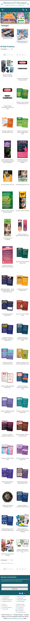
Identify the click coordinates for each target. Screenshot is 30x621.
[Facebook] (20, 589)
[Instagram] (25, 589)
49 (17, 50)
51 (23, 50)
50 (20, 50)
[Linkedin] (22, 589)
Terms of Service (19, 614)
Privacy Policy (10, 614)
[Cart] (26, 10)
